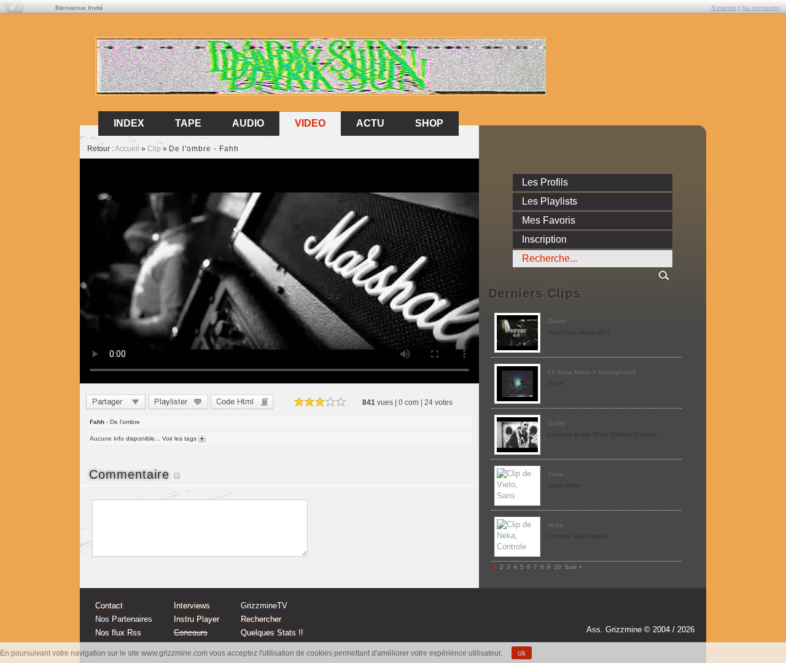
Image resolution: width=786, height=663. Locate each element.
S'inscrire (723, 7)
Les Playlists (549, 201)
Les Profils (545, 182)
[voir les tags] (201, 438)
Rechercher (261, 619)
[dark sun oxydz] (321, 91)
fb (681, 612)
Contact (109, 605)
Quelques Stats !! (272, 632)
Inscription (544, 239)
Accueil (127, 148)
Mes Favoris (548, 220)
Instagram (635, 612)
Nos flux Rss (118, 632)
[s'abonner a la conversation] (177, 474)
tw (658, 612)
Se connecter (761, 7)
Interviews (192, 605)
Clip (154, 148)
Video (310, 123)
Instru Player (196, 619)
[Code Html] (242, 403)
